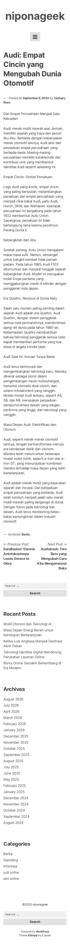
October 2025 (14, 749)
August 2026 (13, 699)
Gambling (10, 860)
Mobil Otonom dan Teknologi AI (27, 624)
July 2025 (11, 767)
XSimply (33, 935)
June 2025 (11, 773)
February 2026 (14, 724)
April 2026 (11, 711)
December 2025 (15, 736)
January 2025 (13, 792)
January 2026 (13, 730)
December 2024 (15, 798)
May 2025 (11, 779)
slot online (11, 879)
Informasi (10, 866)
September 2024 (16, 816)
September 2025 (16, 755)
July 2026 (11, 705)
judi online (11, 872)
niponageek (35, 15)
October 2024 (14, 810)
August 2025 (13, 761)
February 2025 (14, 786)
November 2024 (16, 804)
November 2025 (15, 742)
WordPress (42, 931)
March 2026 (12, 718)
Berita (26, 534)
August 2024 (13, 823)
